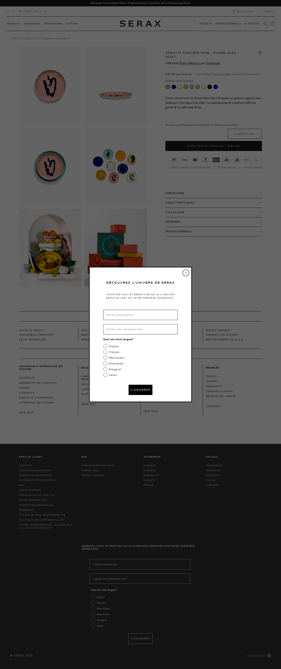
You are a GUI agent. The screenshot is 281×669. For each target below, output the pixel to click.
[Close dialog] (186, 273)
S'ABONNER (140, 390)
